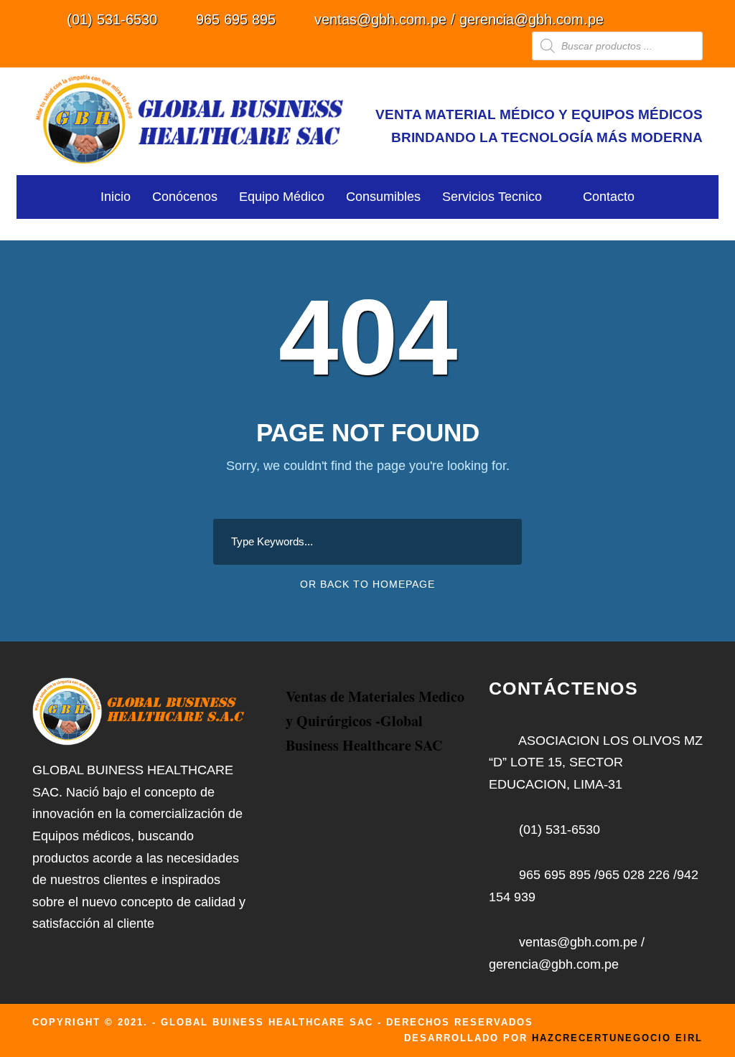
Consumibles (383, 196)
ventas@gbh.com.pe (380, 19)
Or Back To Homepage (367, 584)
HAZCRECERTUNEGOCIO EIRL (617, 1038)
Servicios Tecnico (492, 196)
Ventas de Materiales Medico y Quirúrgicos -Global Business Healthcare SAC (375, 721)
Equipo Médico (281, 196)
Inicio (115, 196)
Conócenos (184, 196)
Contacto (609, 196)
